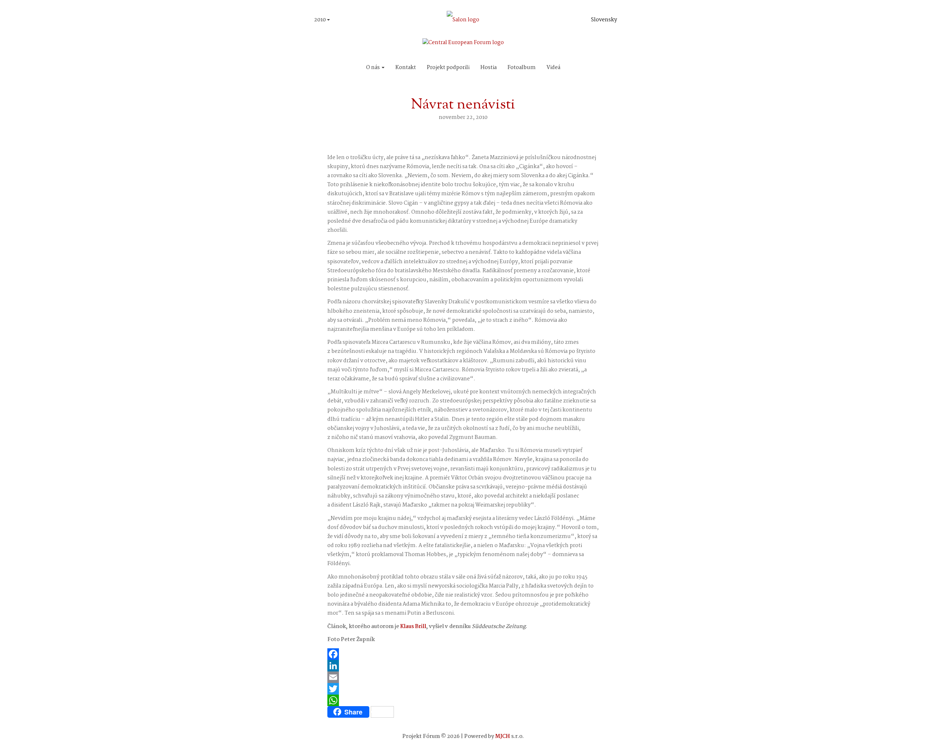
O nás (373, 67)
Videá (553, 67)
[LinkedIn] (463, 665)
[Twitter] (463, 689)
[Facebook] (463, 654)
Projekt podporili (448, 67)
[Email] (463, 677)
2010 (320, 20)
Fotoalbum (521, 67)
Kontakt (405, 67)
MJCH (502, 736)
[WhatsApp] (463, 700)
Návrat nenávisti (463, 105)
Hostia (488, 67)
